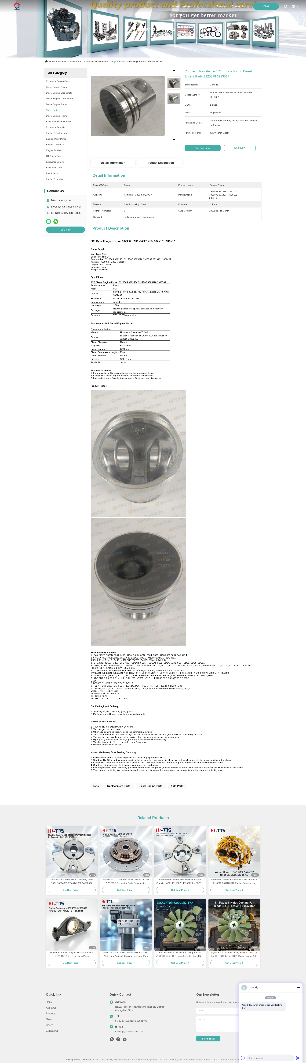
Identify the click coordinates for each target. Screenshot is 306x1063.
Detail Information (113, 162)
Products (62, 61)
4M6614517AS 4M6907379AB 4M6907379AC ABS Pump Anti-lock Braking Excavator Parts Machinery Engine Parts (126, 954)
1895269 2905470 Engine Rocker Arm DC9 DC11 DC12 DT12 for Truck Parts (72, 954)
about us (189, 6)
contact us (239, 6)
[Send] (298, 1057)
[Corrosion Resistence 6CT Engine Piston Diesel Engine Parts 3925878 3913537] (128, 106)
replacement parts (118, 786)
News (49, 1019)
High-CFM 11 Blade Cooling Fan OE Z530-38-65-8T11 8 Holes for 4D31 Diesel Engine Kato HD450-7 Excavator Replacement (234, 954)
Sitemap (86, 1059)
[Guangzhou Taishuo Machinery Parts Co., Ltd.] (17, 6)
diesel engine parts (150, 786)
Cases (49, 1025)
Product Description (160, 162)
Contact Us (52, 1030)
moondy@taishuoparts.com (66, 206)
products (204, 6)
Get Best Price (202, 148)
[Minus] (298, 988)
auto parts (177, 786)
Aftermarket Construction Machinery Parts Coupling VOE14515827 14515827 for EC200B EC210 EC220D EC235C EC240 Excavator (180, 881)
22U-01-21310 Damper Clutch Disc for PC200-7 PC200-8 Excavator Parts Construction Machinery (125, 881)
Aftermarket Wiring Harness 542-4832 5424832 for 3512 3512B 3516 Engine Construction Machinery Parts (234, 881)
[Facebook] (118, 1040)
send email (208, 1038)
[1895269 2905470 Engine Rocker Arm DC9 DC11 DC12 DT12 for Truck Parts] (72, 925)
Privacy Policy (73, 1059)
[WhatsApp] (48, 221)
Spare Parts (75, 61)
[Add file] (243, 1057)
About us (51, 1007)
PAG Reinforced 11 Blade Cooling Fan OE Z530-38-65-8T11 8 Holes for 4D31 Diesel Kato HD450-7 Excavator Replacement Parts (180, 954)
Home (175, 6)
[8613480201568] (125, 1040)
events (220, 6)
